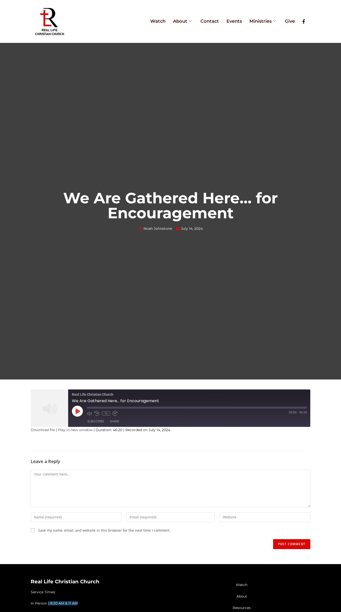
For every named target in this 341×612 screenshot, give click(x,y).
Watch (158, 21)
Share (114, 421)
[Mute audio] (89, 413)
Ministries (260, 21)
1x (106, 413)
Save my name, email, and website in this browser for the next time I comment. (104, 530)
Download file (43, 430)
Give (290, 21)
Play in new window (75, 430)
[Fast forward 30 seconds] (115, 413)
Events (234, 21)
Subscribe (95, 421)
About (180, 21)
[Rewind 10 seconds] (96, 413)
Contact (209, 21)
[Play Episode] (77, 411)
